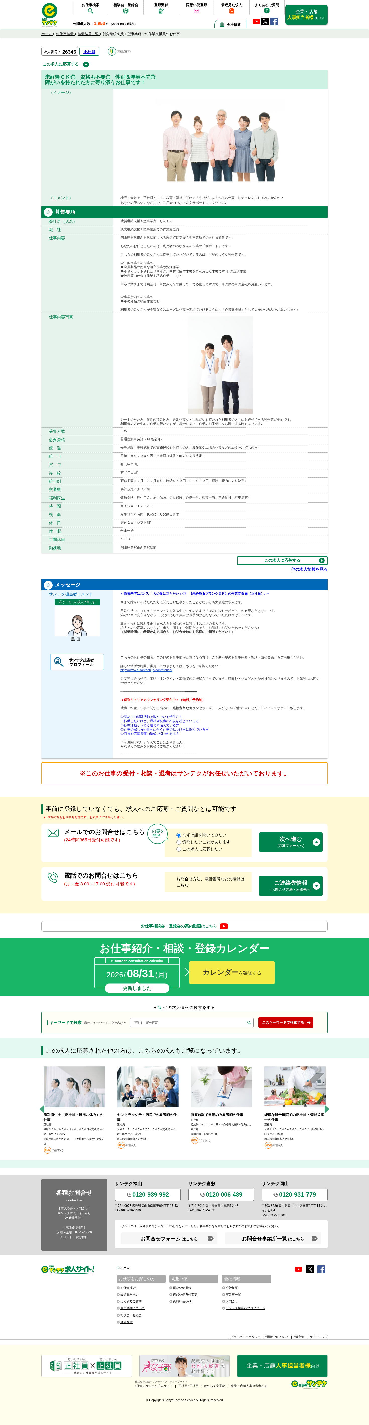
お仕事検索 (90, 5)
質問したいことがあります (206, 842)
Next (327, 1109)
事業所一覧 (233, 1294)
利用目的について (277, 1337)
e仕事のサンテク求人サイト (154, 1386)
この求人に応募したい (202, 849)
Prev (42, 1109)
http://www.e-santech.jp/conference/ (146, 670)
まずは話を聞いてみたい (204, 835)
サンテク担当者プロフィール (245, 1308)
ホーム (125, 1267)
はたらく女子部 (214, 1386)
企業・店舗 (306, 14)
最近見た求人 (231, 5)
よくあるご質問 (267, 5)
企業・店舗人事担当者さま (249, 1386)
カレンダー (232, 972)
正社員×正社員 (188, 1386)
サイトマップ (319, 1337)
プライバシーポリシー (245, 1337)
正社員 (89, 52)
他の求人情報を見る (309, 569)
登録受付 (161, 5)
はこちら (179, 926)
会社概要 (234, 25)
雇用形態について (132, 1308)
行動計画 (299, 1337)
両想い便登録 (196, 5)
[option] (74, 1109)
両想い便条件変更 (185, 1294)
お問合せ (232, 1301)
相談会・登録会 (125, 5)
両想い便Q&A (182, 1301)
